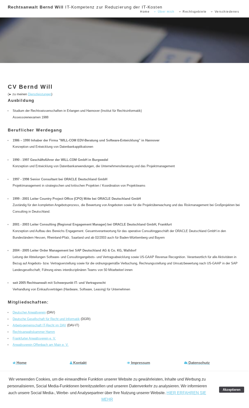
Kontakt (80, 363)
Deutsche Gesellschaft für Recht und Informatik (46, 319)
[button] (20, 363)
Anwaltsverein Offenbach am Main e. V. (41, 345)
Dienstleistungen (39, 94)
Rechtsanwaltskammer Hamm (34, 332)
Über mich (166, 11)
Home (145, 11)
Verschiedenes (227, 11)
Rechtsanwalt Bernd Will (85, 7)
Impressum (140, 363)
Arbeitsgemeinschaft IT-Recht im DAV (39, 325)
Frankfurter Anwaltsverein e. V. (34, 338)
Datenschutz (199, 363)
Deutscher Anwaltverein (29, 312)
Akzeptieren (231, 389)
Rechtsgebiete (194, 11)
